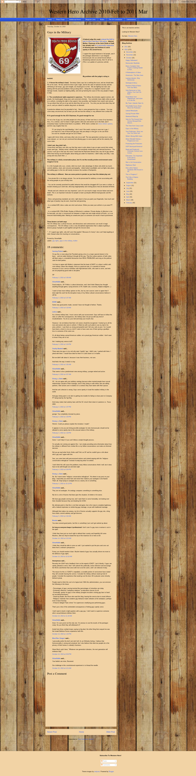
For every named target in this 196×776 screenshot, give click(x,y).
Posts (104, 761)
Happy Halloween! (131, 60)
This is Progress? (131, 174)
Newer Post (52, 732)
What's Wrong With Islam (134, 136)
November (129, 55)
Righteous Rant (131, 165)
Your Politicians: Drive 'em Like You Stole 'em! (134, 132)
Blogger (111, 771)
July (127, 188)
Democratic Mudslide (133, 63)
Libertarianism (131, 19)
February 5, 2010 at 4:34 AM (61, 516)
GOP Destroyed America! (134, 146)
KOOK (54, 302)
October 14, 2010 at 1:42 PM (61, 634)
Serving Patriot (57, 251)
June (128, 191)
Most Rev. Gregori (58, 638)
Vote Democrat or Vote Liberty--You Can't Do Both (133, 92)
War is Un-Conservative (133, 162)
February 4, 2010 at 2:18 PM (61, 433)
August (128, 185)
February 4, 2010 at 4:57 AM (61, 374)
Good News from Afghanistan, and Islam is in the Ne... (134, 98)
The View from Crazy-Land (134, 126)
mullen (75, 241)
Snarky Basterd (57, 348)
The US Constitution (115, 19)
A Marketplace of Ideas (133, 72)
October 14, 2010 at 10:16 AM (62, 556)
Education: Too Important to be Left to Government (134, 157)
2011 (126, 47)
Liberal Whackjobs (132, 110)
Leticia (54, 312)
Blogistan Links (91, 19)
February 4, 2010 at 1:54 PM (61, 417)
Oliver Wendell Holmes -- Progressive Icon (134, 140)
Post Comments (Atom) (85, 739)
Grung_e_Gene (57, 378)
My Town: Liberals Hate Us (134, 103)
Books (102, 19)
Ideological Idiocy (131, 83)
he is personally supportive (104, 45)
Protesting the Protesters (134, 143)
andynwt (97, 771)
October (129, 58)
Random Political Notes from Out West (133, 86)
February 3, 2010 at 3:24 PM (61, 344)
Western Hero (132, 36)
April (128, 197)
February (129, 203)
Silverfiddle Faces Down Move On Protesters (134, 107)
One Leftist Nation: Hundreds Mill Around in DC (134, 169)
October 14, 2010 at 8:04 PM (61, 654)
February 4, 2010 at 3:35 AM (61, 364)
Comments (106, 765)
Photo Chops (60, 19)
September (130, 183)
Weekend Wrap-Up (132, 116)
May (128, 194)
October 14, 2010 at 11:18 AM (62, 616)
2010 (126, 49)
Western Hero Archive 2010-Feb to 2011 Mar (98, 11)
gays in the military (66, 241)
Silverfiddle (56, 282)
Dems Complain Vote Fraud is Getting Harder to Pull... (134, 67)
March (128, 200)
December (129, 52)
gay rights (55, 241)
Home (50, 19)
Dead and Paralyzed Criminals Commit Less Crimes (134, 151)
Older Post (110, 732)
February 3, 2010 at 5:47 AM (61, 298)
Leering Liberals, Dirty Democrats (133, 79)
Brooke (54, 520)
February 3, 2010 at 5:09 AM (61, 277)
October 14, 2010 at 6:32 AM (61, 538)
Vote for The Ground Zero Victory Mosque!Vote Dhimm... (134, 121)
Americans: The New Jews (134, 75)
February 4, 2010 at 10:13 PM (62, 483)
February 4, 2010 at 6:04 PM (61, 469)
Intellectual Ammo (75, 19)
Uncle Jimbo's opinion (105, 124)
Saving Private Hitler (132, 113)
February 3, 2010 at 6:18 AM (61, 307)
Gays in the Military (59, 32)
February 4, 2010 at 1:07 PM (61, 407)
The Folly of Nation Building (132, 178)
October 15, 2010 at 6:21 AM (61, 668)
